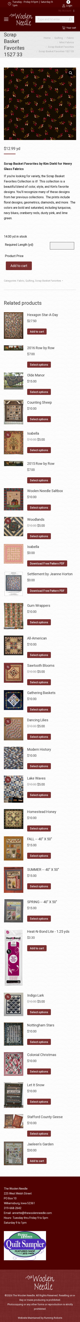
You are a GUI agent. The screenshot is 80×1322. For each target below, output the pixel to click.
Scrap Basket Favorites (48, 280)
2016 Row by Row (41, 348)
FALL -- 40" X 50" (39, 839)
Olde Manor (36, 375)
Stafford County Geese (45, 1117)
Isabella (33, 433)
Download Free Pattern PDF (47, 563)
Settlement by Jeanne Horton (50, 574)
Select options (39, 364)
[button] (70, 73)
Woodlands (35, 519)
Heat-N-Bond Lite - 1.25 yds (48, 931)
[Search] (70, 19)
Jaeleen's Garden (40, 1144)
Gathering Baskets (41, 693)
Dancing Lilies (37, 720)
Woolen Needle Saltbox (45, 491)
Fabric (20, 280)
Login (69, 5)
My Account (64, 10)
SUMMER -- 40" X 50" (43, 870)
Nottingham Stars (40, 1025)
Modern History (39, 749)
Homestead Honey (41, 812)
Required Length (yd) (19, 245)
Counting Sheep (39, 402)
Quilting (29, 280)
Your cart (71, 27)
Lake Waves (36, 778)
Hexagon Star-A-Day (42, 315)
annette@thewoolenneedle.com (32, 1213)
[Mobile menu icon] (6, 19)
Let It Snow (35, 1085)
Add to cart (18, 266)
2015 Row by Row (41, 464)
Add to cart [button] (37, 331)
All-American (37, 638)
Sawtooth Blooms (41, 665)
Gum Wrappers (38, 605)
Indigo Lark (35, 995)
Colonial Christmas (41, 1055)
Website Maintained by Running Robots (40, 1317)
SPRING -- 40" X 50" (42, 902)
